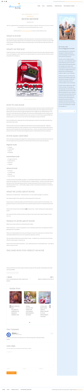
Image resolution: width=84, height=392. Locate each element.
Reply (52, 333)
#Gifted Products (10, 272)
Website (41, 368)
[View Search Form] (76, 6)
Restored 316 (80, 389)
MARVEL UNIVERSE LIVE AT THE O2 (46, 278)
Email (24, 368)
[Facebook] (2, 1)
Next (50, 306)
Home (3, 389)
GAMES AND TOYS (30, 16)
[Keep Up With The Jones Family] (15, 6)
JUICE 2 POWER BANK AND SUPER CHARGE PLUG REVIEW (17, 279)
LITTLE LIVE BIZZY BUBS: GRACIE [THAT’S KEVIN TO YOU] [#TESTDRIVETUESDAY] (44, 311)
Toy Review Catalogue (26, 30)
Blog (8, 389)
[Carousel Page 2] (30, 322)
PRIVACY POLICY (15, 389)
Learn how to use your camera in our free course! (74, 1)
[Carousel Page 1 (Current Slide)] (29, 322)
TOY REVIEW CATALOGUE (26, 389)
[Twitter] (4, 1)
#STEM (16, 272)
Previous (10, 306)
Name (8, 368)
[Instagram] (6, 1)
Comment (9, 351)
